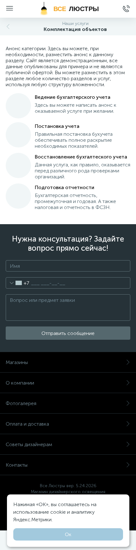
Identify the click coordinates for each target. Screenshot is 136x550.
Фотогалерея (21, 403)
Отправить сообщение (68, 333)
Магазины (17, 362)
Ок (68, 534)
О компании (20, 383)
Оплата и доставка (27, 424)
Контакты (17, 465)
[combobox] (17, 283)
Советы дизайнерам (29, 444)
